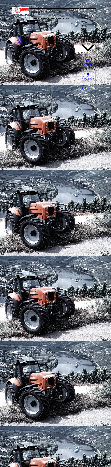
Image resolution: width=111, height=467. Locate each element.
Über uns (21, 29)
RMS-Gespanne (20, 36)
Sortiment (20, 33)
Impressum (20, 40)
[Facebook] (82, 88)
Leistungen (21, 31)
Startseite (20, 27)
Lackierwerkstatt (20, 42)
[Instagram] (83, 86)
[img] (20, 10)
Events (20, 38)
